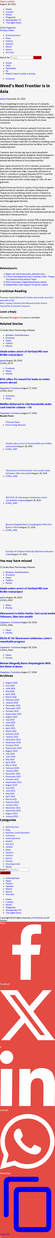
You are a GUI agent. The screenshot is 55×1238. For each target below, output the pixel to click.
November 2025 (13, 708)
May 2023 (10, 793)
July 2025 (10, 719)
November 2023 (13, 776)
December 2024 (13, 739)
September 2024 (13, 748)
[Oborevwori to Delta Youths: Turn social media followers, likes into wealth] (16, 449)
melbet (9, 846)
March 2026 (11, 696)
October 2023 (12, 779)
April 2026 (10, 694)
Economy (10, 78)
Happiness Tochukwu (10, 388)
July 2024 (10, 753)
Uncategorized (13, 863)
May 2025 (10, 725)
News (8, 38)
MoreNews (37, 917)
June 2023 (10, 790)
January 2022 (12, 816)
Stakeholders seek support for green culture (27, 284)
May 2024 (10, 759)
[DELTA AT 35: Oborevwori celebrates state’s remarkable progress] (16, 476)
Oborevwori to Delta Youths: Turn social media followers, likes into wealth (28, 472)
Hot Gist (10, 52)
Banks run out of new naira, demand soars (25, 273)
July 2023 (10, 787)
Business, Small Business (17, 335)
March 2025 (11, 731)
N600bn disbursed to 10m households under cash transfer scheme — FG (26, 405)
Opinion (9, 43)
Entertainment (13, 35)
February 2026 (12, 699)
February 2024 (12, 768)
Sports (9, 49)
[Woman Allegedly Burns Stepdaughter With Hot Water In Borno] (16, 503)
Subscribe (5, 873)
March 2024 (11, 765)
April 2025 (10, 728)
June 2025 (10, 722)
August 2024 (11, 750)
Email (3, 869)
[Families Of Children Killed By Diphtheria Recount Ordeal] (16, 530)
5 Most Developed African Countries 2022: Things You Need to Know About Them (30, 278)
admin (3, 98)
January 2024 (12, 770)
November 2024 (13, 742)
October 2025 (12, 711)
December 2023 (13, 773)
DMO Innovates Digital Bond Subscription (26, 282)
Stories (9, 373)
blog (8, 829)
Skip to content (7, 1)
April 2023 (10, 796)
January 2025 (12, 736)
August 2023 (11, 785)
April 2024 (10, 762)
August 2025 (11, 716)
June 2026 (10, 688)
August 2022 (11, 813)
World (8, 46)
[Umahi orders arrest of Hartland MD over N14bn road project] (16, 424)
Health (9, 841)
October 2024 (12, 745)
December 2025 (13, 705)
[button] (7, 30)
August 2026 (11, 682)
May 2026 (10, 691)
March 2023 (11, 799)
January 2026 (12, 702)
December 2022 (13, 807)
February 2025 (12, 733)
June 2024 (10, 756)
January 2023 (12, 804)
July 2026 (10, 685)
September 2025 (13, 714)
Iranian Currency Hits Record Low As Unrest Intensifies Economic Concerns (23, 304)
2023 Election (12, 826)
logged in (16, 317)
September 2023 (13, 782)
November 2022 (13, 810)
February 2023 (12, 802)
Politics (9, 41)
